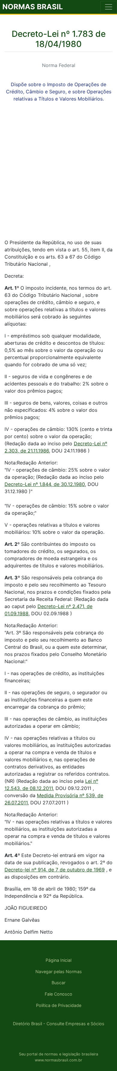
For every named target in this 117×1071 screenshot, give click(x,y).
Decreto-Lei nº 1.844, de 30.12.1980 (44, 484)
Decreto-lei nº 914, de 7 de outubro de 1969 (54, 870)
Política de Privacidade (58, 1005)
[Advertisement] (58, 175)
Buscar (58, 982)
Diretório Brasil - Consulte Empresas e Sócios (58, 1023)
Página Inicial (58, 960)
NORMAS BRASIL (32, 6)
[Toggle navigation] (108, 7)
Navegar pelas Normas (58, 971)
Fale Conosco (58, 993)
